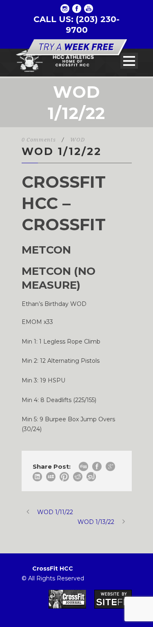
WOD (77, 140)
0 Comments (39, 140)
